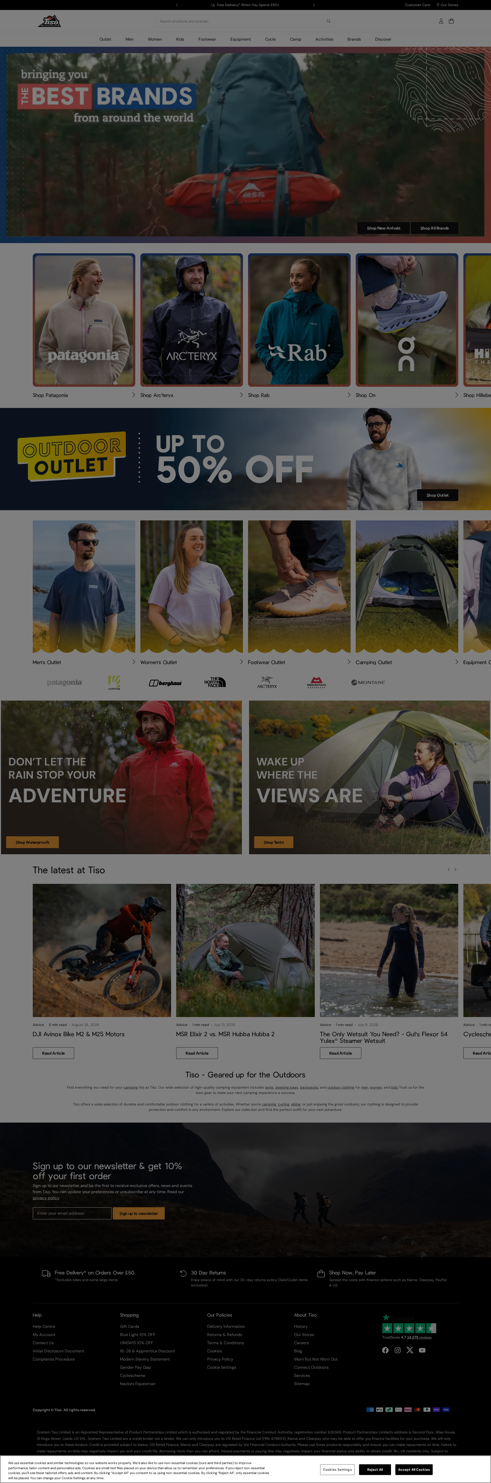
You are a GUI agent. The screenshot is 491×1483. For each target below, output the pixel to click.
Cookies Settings (337, 1469)
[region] (245, 1469)
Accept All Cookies (414, 1469)
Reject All (375, 1469)
